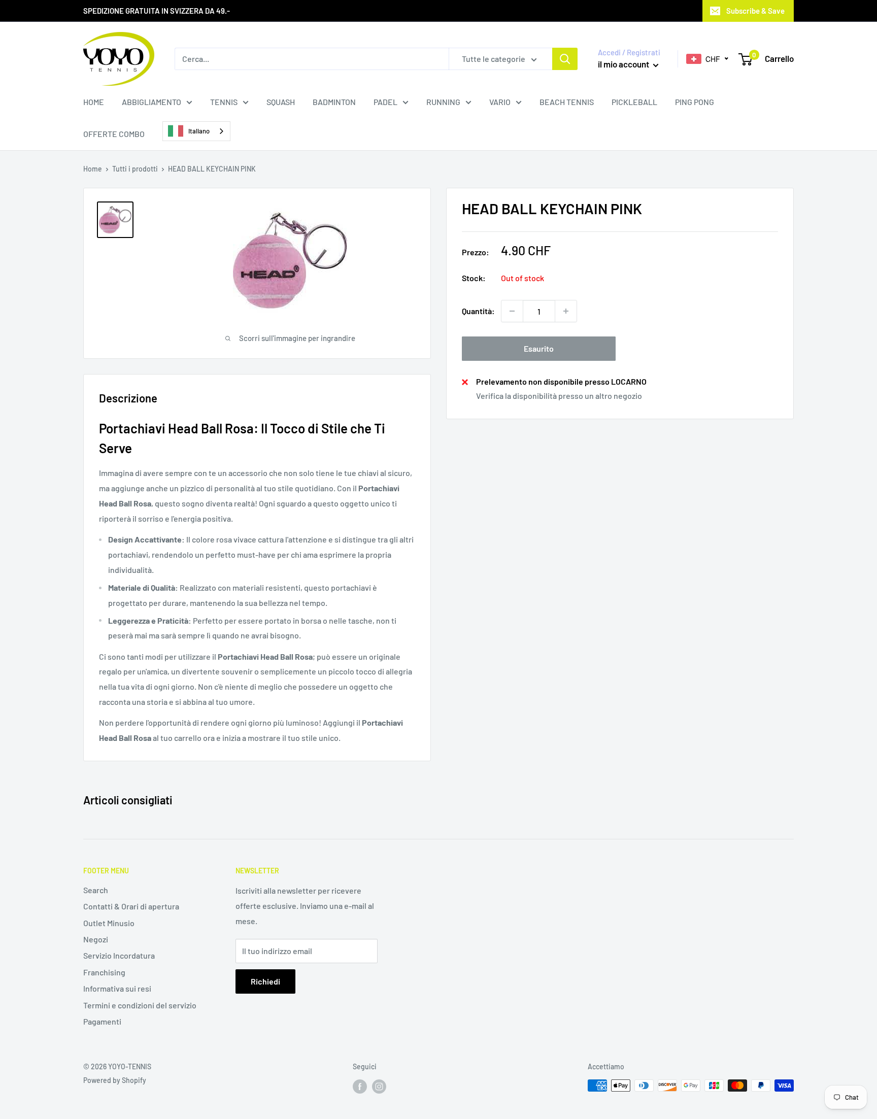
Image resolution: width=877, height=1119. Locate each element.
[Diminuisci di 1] (512, 311)
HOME (93, 102)
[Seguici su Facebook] (360, 1086)
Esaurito (539, 348)
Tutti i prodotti (135, 168)
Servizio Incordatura (119, 955)
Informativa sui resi (117, 988)
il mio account (624, 64)
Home (92, 168)
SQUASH (280, 102)
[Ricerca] (565, 59)
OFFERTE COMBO (114, 134)
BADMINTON (334, 102)
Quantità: (478, 311)
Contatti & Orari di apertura (131, 906)
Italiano (199, 131)
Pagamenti (102, 1021)
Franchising (104, 972)
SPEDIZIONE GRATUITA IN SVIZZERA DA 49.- (156, 10)
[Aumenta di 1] (566, 311)
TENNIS (224, 102)
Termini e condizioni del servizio (139, 1005)
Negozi (95, 939)
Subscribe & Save (755, 10)
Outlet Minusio (108, 923)
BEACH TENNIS (566, 102)
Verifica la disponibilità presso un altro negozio (559, 395)
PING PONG (694, 102)
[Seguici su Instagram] (379, 1086)
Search (95, 890)
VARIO (500, 102)
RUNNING (443, 102)
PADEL (385, 102)
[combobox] (196, 131)
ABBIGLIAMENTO (151, 102)
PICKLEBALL (634, 102)
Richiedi (265, 981)
